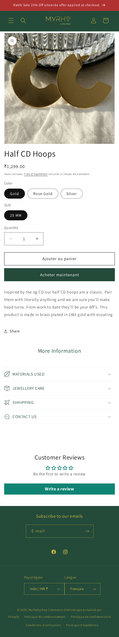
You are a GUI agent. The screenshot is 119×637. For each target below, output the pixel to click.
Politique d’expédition (82, 625)
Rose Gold (43, 193)
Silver (71, 193)
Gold (14, 193)
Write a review (59, 489)
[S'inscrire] (87, 531)
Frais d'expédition (36, 174)
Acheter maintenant (59, 274)
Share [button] (15, 331)
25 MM (16, 215)
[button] (11, 20)
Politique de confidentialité (91, 617)
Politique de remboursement (45, 617)
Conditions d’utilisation (43, 625)
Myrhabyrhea (38, 610)
